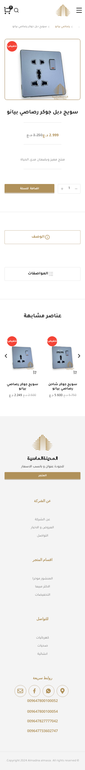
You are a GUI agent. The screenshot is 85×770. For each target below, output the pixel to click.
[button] (6, 356)
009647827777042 (42, 720)
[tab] (42, 237)
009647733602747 (42, 730)
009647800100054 (42, 711)
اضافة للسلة (29, 188)
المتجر (43, 475)
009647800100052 (42, 700)
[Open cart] (7, 10)
